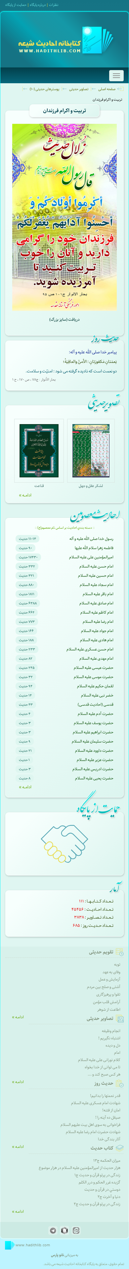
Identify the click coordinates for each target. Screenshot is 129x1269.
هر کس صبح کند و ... (104, 1074)
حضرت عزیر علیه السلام (95, 760)
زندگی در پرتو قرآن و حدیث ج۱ (97, 1175)
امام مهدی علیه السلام (96, 658)
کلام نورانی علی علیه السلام (99, 1060)
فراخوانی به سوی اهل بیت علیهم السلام (90, 1125)
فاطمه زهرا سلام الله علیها (94, 548)
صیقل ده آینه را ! (107, 1117)
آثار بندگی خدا (109, 1139)
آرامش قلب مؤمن (106, 1002)
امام (117, 1053)
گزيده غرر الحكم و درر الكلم (99, 1182)
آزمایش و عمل (109, 979)
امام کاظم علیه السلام (96, 612)
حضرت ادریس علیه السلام (92, 769)
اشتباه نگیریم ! (109, 1038)
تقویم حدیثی (101, 952)
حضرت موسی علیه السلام (93, 677)
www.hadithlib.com (32, 1245)
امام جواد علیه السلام (97, 631)
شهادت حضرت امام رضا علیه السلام (93, 1132)
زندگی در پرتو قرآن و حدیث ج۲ (97, 1204)
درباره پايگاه (38, 5)
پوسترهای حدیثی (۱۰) (44, 89)
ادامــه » (25, 495)
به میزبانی (64, 1255)
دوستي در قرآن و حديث (102, 1189)
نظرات (53, 5)
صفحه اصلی (106, 89)
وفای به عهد (111, 972)
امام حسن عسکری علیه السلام (89, 649)
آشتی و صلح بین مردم (103, 987)
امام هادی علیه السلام (96, 640)
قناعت (39, 486)
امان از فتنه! (111, 1110)
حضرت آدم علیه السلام (95, 714)
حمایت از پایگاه (15, 5)
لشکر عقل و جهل (91, 486)
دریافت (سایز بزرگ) (64, 320)
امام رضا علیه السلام (98, 622)
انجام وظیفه (111, 1031)
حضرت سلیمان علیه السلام (92, 741)
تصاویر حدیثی (78, 89)
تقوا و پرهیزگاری (108, 994)
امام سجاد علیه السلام (96, 585)
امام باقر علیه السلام (98, 594)
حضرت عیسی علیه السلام (93, 668)
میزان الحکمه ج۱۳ (106, 1160)
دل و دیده (113, 1045)
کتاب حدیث (102, 1148)
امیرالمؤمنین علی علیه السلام (91, 557)
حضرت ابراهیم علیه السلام (93, 732)
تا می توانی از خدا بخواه (102, 1067)
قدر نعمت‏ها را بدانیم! (105, 1096)
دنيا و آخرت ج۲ (109, 1197)
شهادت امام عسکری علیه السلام (95, 1103)
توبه (117, 964)
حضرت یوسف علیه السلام (93, 723)
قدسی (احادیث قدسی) (95, 704)
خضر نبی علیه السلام (97, 695)
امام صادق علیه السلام (96, 603)
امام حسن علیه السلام (96, 566)
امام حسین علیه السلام (95, 575)
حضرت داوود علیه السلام (94, 751)
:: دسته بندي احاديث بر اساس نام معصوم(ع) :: (65, 527)
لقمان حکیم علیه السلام (95, 686)
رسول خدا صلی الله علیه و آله (91, 539)
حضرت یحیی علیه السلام (94, 778)
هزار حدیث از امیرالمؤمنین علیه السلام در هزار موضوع (79, 1168)
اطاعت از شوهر (108, 1009)
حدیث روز (103, 1083)
